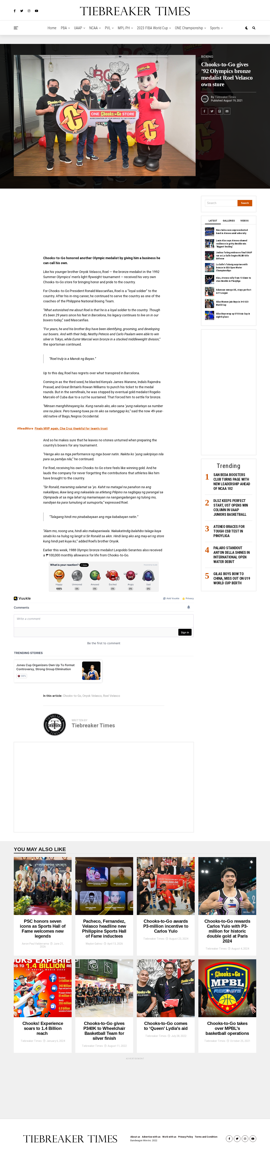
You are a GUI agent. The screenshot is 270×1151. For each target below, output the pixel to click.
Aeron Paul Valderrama (35, 943)
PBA (64, 28)
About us (135, 1137)
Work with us (169, 1137)
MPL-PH (124, 28)
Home (52, 28)
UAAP (78, 28)
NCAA (93, 28)
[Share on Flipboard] (219, 111)
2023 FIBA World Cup (152, 28)
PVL (108, 28)
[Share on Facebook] (204, 111)
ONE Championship (189, 28)
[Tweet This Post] (212, 111)
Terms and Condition (206, 1137)
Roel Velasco (111, 695)
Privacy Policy (185, 1137)
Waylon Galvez (94, 943)
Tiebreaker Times (225, 97)
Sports (215, 28)
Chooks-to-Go (72, 695)
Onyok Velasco (92, 695)
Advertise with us (151, 1137)
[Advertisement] (104, 223)
